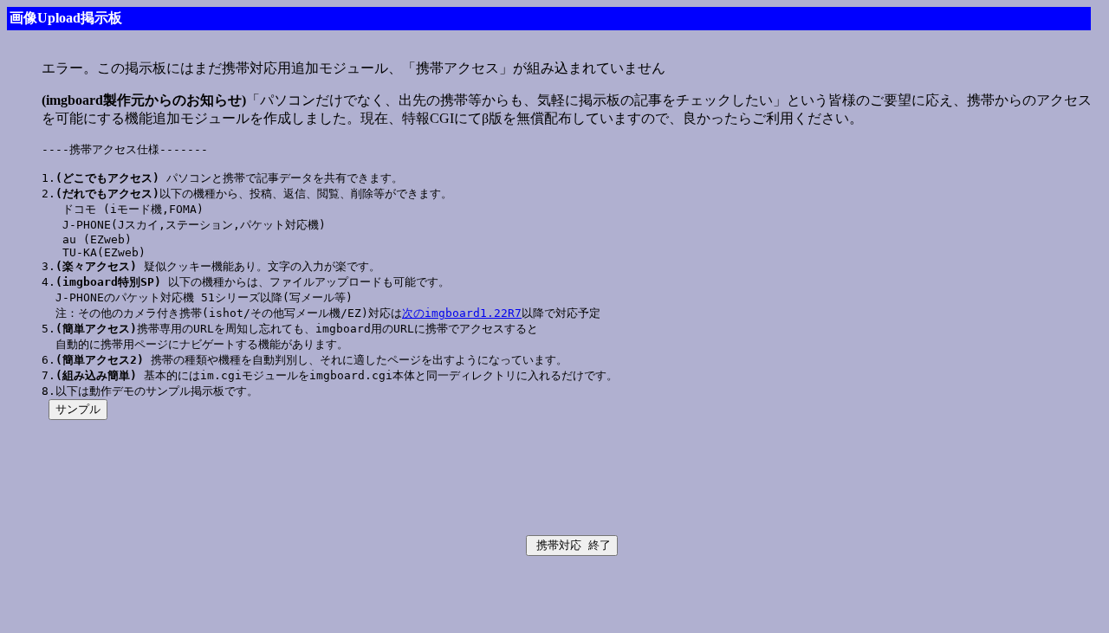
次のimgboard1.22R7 (462, 313)
